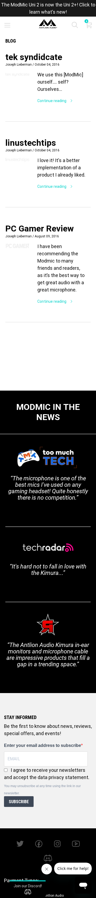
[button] (75, 26)
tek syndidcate (33, 57)
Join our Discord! (28, 886)
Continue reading (52, 101)
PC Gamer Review (39, 228)
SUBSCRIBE (19, 801)
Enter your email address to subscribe (42, 745)
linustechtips (30, 143)
